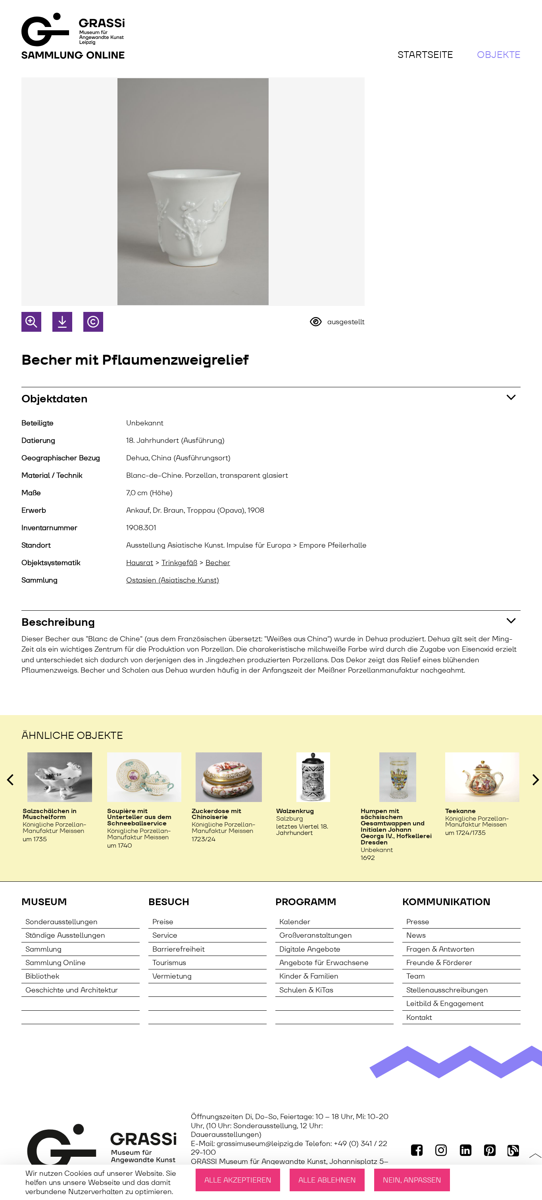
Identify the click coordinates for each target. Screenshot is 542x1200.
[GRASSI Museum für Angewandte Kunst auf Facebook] (417, 1150)
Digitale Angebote (309, 949)
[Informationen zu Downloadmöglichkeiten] (62, 322)
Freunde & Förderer (439, 962)
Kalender (294, 921)
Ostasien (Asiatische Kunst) (172, 580)
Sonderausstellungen (61, 921)
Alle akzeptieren (237, 1180)
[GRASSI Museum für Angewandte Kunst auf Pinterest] (490, 1150)
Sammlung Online (55, 962)
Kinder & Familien (308, 976)
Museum (44, 902)
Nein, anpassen (412, 1180)
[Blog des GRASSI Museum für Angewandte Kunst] (514, 1150)
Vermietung (172, 976)
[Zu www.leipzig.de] (101, 1148)
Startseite (425, 54)
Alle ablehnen (327, 1180)
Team (415, 976)
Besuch (168, 902)
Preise (162, 921)
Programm (305, 902)
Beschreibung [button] (58, 622)
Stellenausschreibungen (447, 989)
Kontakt (419, 1017)
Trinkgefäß (179, 562)
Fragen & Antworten (440, 949)
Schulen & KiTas (306, 989)
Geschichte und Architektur (71, 989)
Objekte (499, 54)
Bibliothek (42, 976)
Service (164, 935)
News (416, 935)
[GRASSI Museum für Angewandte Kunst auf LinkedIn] (466, 1150)
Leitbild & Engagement (445, 1003)
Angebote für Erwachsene (324, 962)
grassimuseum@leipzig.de (260, 1143)
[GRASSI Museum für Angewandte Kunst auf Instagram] (442, 1150)
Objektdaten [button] (54, 399)
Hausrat (139, 562)
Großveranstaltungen (315, 935)
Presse (417, 921)
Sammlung (43, 949)
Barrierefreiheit (178, 949)
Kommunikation (446, 902)
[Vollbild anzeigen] (31, 322)
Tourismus (169, 962)
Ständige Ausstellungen (65, 935)
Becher (218, 562)
